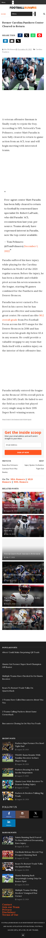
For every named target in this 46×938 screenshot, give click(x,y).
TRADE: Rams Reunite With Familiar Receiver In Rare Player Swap (27, 758)
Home (3, 14)
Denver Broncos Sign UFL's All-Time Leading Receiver (22, 576)
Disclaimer (9, 912)
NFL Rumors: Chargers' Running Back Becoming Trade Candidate (19, 622)
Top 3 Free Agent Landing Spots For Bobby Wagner (22, 599)
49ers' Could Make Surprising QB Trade (20, 652)
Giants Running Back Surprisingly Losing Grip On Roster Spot (28, 878)
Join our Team (11, 907)
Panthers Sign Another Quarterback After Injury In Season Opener (21, 506)
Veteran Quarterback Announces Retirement (22, 554)
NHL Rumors (21, 481)
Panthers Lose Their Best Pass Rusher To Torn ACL (21, 529)
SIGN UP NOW (23, 452)
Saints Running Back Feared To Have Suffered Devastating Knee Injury (29, 840)
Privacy (7, 909)
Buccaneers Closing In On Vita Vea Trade (21, 723)
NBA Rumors (18, 479)
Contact (7, 904)
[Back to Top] (23, 935)
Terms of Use (10, 914)
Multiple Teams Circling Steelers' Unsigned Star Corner (26, 893)
